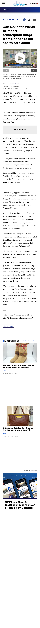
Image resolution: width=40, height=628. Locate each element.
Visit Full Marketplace (30, 341)
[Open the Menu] (4, 3)
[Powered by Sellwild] (34, 470)
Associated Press (12, 84)
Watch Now (33, 3)
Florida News (10, 19)
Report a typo (8, 326)
